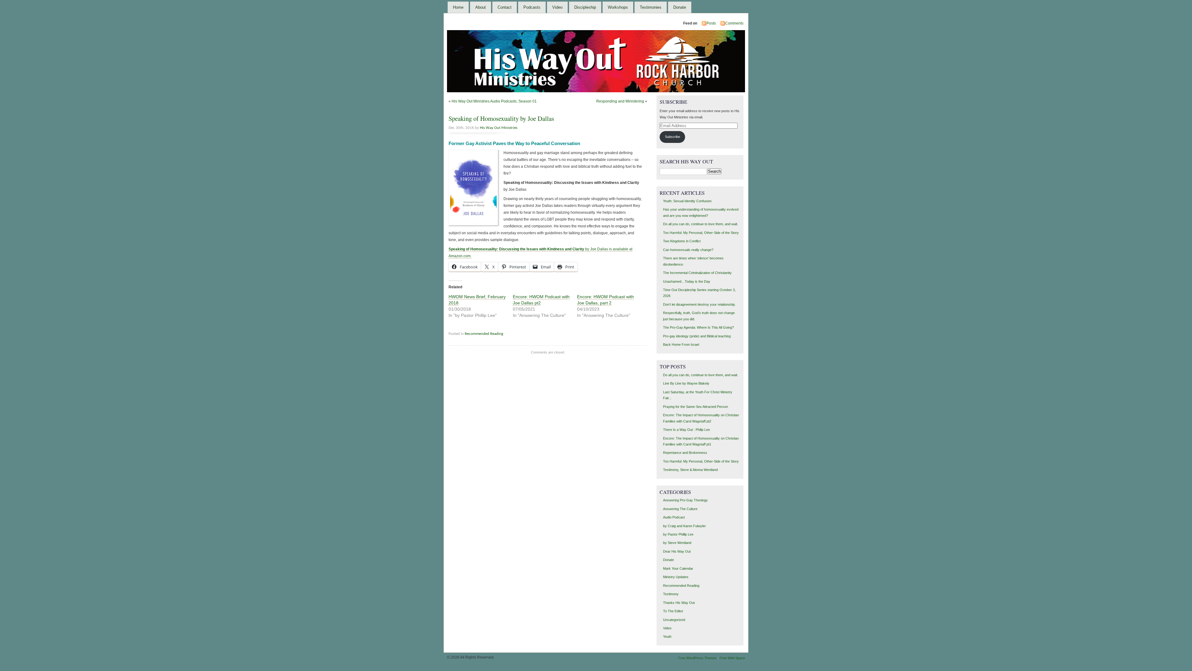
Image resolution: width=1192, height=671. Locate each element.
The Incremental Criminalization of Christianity (697, 273)
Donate (679, 7)
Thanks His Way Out (679, 603)
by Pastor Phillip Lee (678, 534)
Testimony (671, 594)
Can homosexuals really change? (688, 250)
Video (557, 7)
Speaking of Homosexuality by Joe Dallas (501, 118)
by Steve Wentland (677, 543)
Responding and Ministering (620, 101)
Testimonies (650, 7)
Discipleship (585, 7)
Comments (734, 23)
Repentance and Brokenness (685, 452)
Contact (505, 7)
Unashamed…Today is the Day (686, 281)
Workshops (618, 7)
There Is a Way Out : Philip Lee (686, 429)
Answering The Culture (680, 509)
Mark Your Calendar (678, 568)
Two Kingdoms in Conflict (682, 241)
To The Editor (673, 611)
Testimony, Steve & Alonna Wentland (690, 470)
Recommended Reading (484, 334)
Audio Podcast (674, 517)
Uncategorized (674, 620)
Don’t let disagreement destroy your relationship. (699, 304)
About (480, 7)
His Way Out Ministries (498, 128)
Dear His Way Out (677, 551)
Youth (667, 636)
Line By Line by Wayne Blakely (686, 383)
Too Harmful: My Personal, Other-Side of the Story (701, 233)
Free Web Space (732, 658)
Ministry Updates (676, 577)
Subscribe (672, 137)
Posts (711, 23)
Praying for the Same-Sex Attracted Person (695, 407)
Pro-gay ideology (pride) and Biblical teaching (697, 336)
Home (458, 7)
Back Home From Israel (681, 344)
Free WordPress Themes (697, 658)
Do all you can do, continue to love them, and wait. (700, 224)
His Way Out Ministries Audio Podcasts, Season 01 (494, 101)
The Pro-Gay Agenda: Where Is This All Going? (698, 327)
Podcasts (531, 7)
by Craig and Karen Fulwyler (684, 526)
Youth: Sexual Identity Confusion (687, 201)
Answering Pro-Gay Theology (685, 500)
